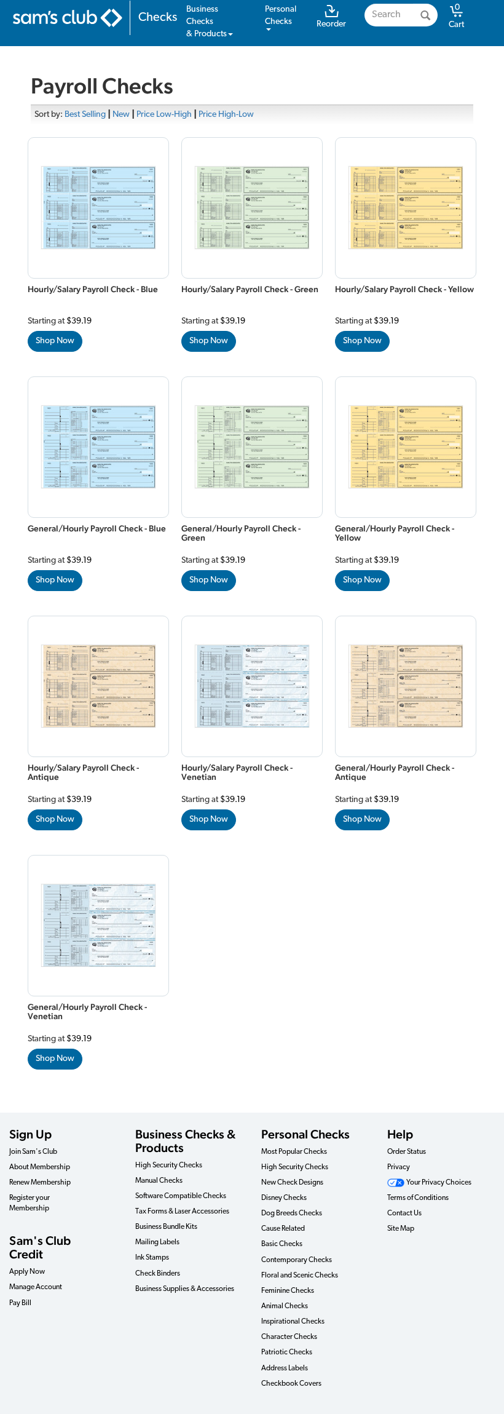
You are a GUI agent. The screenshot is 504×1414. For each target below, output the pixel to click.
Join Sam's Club (33, 1152)
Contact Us (404, 1213)
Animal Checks (284, 1306)
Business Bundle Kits (166, 1227)
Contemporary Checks (296, 1260)
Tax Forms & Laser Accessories (182, 1211)
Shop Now (55, 341)
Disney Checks (284, 1198)
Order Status (406, 1152)
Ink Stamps (152, 1257)
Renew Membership (40, 1182)
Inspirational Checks (293, 1321)
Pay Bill (20, 1303)
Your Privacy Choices (438, 1182)
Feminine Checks (287, 1291)
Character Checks (289, 1337)
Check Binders (157, 1273)
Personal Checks (305, 1134)
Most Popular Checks (294, 1152)
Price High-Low (226, 114)
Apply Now (27, 1272)
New (121, 114)
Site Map (400, 1229)
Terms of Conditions (418, 1198)
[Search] (425, 15)
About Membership (39, 1167)
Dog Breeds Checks (291, 1213)
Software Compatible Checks (180, 1196)
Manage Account (35, 1287)
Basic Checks (281, 1244)
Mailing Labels (157, 1242)
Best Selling (85, 114)
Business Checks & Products (185, 1141)
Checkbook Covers (291, 1384)
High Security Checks (168, 1165)
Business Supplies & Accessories (184, 1289)
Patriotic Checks (286, 1352)
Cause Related (283, 1229)
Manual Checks (159, 1181)
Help (400, 1134)
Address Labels (284, 1368)
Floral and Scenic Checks (299, 1275)
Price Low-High (164, 114)
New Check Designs (292, 1182)
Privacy (398, 1167)
